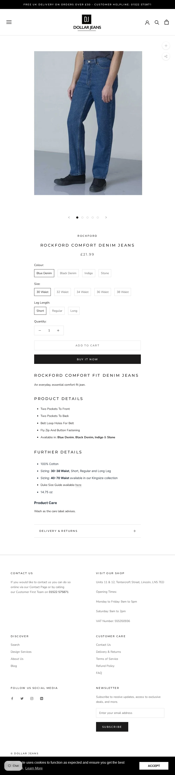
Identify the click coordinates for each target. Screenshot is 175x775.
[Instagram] (31, 698)
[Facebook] (12, 698)
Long (73, 311)
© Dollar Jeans (25, 753)
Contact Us (103, 645)
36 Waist (103, 292)
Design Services (21, 652)
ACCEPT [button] (154, 766)
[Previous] (69, 217)
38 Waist (123, 292)
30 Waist (42, 292)
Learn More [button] (34, 768)
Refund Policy (105, 666)
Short (40, 311)
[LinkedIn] (41, 698)
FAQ (99, 673)
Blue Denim (44, 273)
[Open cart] (167, 22)
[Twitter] (21, 698)
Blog (14, 666)
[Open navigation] (9, 22)
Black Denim (68, 273)
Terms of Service (107, 659)
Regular (57, 311)
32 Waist (63, 292)
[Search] (157, 22)
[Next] (106, 217)
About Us (17, 659)
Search (15, 645)
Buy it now (87, 359)
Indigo (89, 273)
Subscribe (112, 726)
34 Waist (83, 292)
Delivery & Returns (58, 530)
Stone (105, 273)
